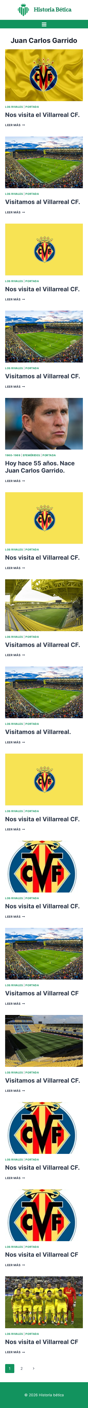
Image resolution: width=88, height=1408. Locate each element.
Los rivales (14, 106)
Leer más (15, 125)
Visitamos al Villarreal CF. (42, 201)
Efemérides (31, 455)
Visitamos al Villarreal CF (42, 993)
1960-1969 (12, 455)
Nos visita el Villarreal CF (41, 1254)
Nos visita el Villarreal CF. (42, 114)
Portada (32, 106)
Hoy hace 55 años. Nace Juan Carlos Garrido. (40, 467)
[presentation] (44, 75)
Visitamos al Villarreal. (38, 731)
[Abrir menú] (44, 24)
